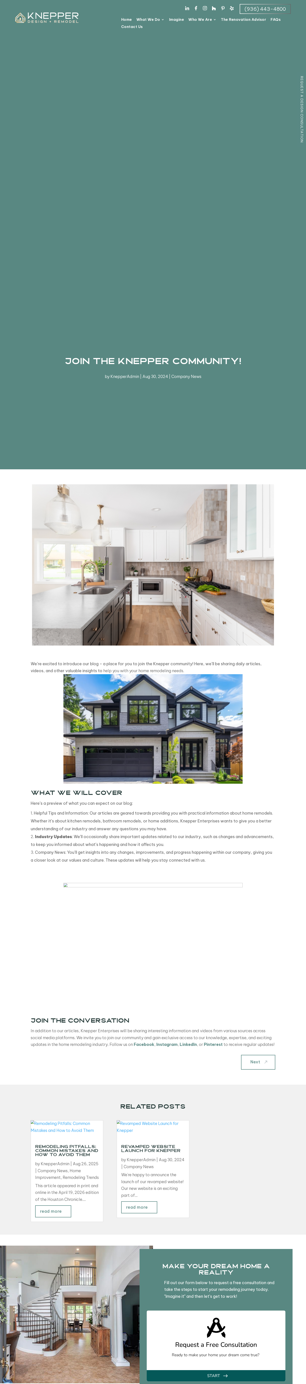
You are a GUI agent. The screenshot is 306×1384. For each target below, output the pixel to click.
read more (51, 1211)
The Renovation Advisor (243, 20)
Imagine (176, 20)
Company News (186, 376)
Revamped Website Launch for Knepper (151, 1149)
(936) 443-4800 (265, 9)
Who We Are (200, 20)
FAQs (276, 20)
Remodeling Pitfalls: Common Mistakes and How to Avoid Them (66, 1151)
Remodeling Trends (81, 1177)
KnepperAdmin (124, 376)
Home (126, 20)
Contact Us (132, 27)
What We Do (148, 20)
